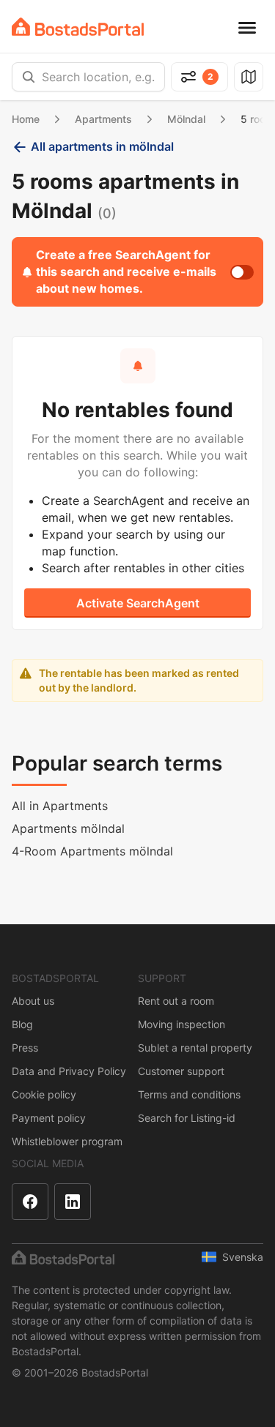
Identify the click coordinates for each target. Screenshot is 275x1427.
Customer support (181, 1071)
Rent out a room (176, 1001)
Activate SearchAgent (137, 603)
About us (33, 1001)
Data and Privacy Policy (69, 1071)
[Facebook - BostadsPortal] (30, 1201)
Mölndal (186, 119)
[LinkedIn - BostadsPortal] (72, 1201)
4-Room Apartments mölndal (92, 851)
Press (25, 1047)
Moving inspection (181, 1024)
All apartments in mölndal (102, 146)
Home (26, 119)
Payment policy (49, 1118)
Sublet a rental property (195, 1047)
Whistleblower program (67, 1141)
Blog (22, 1024)
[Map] (248, 76)
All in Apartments (60, 805)
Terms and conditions (189, 1094)
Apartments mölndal (68, 828)
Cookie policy (44, 1094)
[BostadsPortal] (78, 27)
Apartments (103, 119)
